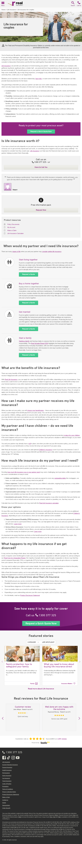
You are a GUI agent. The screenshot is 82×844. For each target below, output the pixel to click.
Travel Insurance (6, 781)
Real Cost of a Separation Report (15, 558)
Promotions (5, 786)
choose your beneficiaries (35, 410)
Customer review (23, 707)
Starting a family (24, 341)
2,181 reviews (62, 739)
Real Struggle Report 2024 (39, 343)
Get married (24, 312)
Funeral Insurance (7, 767)
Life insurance (6, 66)
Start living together (28, 259)
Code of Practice (6, 783)
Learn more (18, 524)
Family (32, 683)
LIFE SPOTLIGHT (48, 642)
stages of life (16, 251)
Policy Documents (13, 224)
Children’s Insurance (45, 449)
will (30, 443)
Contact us (5, 800)
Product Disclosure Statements (10, 794)
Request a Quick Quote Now (41, 131)
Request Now (41, 210)
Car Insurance (6, 778)
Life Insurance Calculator (15, 233)
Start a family (25, 338)
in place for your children (72, 435)
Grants (4, 802)
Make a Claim (11, 230)
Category (32, 642)
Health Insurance (7, 770)
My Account (11, 227)
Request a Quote (28, 274)
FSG (74, 815)
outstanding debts (60, 478)
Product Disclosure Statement (30, 595)
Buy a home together (29, 283)
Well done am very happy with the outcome (59, 708)
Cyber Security (6, 808)
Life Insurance (6, 762)
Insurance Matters (66, 683)
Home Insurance (6, 775)
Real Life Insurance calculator (48, 503)
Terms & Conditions (7, 789)
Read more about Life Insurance (41, 689)
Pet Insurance (6, 773)
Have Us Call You (41, 167)
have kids (38, 78)
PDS (56, 815)
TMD (19, 817)
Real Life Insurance (11, 379)
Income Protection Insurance (10, 764)
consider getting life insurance (51, 251)
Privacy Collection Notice (9, 792)
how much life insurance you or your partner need (24, 472)
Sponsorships (6, 805)
